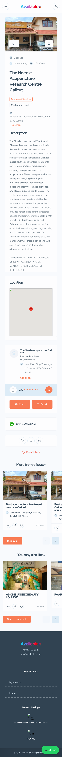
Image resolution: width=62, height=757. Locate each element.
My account (15, 682)
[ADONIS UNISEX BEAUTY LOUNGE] (31, 717)
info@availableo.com (31, 654)
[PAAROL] (31, 733)
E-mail (44, 404)
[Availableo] (31, 6)
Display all (12, 540)
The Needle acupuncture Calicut (36, 351)
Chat (21, 404)
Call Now (51, 749)
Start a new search (16, 619)
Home (12, 693)
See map (16, 124)
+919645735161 (31, 649)
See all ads (25, 378)
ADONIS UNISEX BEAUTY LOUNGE (31, 722)
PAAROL (31, 739)
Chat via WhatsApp (26, 423)
